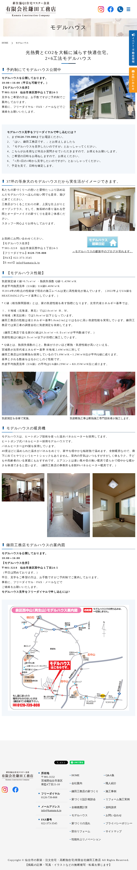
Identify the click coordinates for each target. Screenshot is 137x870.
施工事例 (111, 791)
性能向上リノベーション (86, 839)
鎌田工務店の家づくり (85, 791)
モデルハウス (80, 815)
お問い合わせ (114, 815)
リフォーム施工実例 (118, 799)
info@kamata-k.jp (28, 262)
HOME (5, 43)
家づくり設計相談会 (84, 799)
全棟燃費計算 (80, 807)
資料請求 (111, 807)
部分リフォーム (81, 831)
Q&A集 (110, 775)
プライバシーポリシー (119, 823)
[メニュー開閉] (128, 9)
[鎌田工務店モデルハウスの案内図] (68, 657)
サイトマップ (114, 831)
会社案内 (77, 783)
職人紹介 (111, 783)
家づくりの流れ (81, 823)
